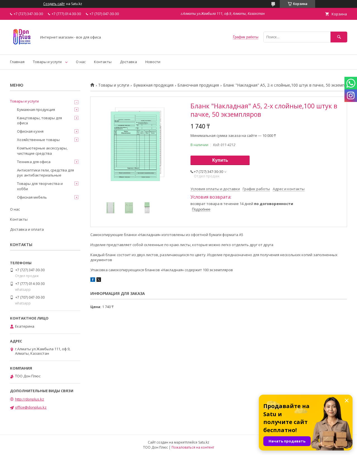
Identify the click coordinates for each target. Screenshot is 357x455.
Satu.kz (203, 442)
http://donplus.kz (29, 399)
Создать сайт (54, 4)
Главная (17, 61)
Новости (152, 61)
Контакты (103, 61)
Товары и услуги (47, 61)
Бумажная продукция (153, 85)
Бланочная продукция (198, 85)
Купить (220, 160)
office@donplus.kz (31, 407)
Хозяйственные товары (38, 139)
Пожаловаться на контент (193, 447)
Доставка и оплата (27, 229)
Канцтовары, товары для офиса (39, 120)
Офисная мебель (32, 197)
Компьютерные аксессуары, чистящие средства (42, 151)
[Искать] (339, 37)
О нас (81, 61)
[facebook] (92, 280)
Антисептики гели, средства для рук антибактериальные (45, 173)
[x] (99, 280)
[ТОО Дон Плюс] (22, 47)
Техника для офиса (33, 161)
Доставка (128, 61)
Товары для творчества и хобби (40, 186)
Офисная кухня (30, 131)
